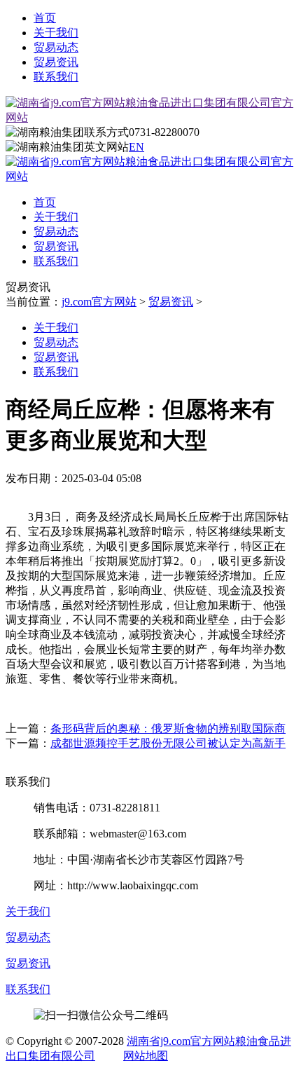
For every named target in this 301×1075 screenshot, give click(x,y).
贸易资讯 (56, 62)
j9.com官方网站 (99, 302)
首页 (45, 18)
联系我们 (56, 77)
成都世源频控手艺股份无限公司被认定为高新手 (168, 743)
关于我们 (56, 33)
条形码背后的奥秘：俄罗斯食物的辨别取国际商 (168, 728)
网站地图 (145, 1056)
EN (136, 147)
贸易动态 (56, 47)
